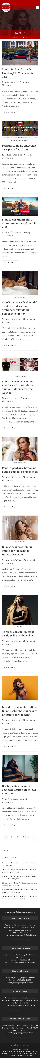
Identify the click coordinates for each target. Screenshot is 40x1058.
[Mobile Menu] (37, 7)
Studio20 (24, 37)
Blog (26, 319)
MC (6, 82)
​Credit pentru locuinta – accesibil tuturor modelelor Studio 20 (19, 789)
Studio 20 (8, 155)
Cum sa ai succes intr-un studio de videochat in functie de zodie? (17, 550)
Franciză (13, 1045)
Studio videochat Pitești (20, 1010)
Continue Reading (11, 111)
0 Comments (9, 85)
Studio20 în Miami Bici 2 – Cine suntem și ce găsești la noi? (19, 223)
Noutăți (25, 82)
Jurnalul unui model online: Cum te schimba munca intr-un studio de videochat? (20, 711)
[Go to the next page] (35, 841)
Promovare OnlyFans (23, 1045)
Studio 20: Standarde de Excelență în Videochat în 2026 (18, 73)
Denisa (7, 233)
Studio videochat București (20, 939)
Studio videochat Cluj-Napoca (20, 1037)
